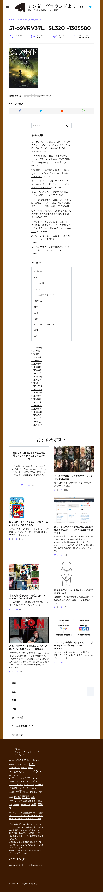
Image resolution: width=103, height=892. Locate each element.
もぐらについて (14, 768)
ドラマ (37, 771)
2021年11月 (36, 347)
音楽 (40, 804)
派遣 (25, 801)
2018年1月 (36, 421)
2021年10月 (37, 351)
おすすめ (23, 764)
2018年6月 (36, 405)
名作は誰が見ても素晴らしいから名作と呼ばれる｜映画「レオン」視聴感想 (28, 647)
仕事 (36, 307)
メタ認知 (13, 788)
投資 (35, 792)
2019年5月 (36, 373)
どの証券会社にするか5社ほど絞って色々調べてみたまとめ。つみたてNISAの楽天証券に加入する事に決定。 (51, 203)
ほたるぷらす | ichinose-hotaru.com (25, 865)
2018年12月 (37, 386)
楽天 (20, 801)
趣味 (36, 330)
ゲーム (30, 768)
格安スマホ (13, 801)
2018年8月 (36, 399)
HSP (24, 760)
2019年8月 (36, 367)
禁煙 (10, 805)
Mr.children (33, 760)
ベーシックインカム (16, 785)
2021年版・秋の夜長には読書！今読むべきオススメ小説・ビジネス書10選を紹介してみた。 (50, 173)
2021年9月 (36, 354)
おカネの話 (39, 283)
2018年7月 (36, 402)
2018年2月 (36, 418)
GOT (18, 760)
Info (36, 277)
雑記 (36, 336)
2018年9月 (36, 396)
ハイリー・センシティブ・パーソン (24, 778)
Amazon (12, 760)
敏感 (11, 797)
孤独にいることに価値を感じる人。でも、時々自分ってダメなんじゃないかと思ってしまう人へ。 (50, 184)
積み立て (16, 805)
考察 (36, 318)
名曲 (25, 791)
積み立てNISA (25, 805)
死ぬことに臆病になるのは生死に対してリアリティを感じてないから (29, 455)
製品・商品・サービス (44, 324)
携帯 (40, 792)
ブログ (12, 781)
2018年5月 (36, 409)
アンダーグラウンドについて (27, 752)
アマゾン (24, 768)
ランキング (23, 787)
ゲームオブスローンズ (44, 295)
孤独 (31, 792)
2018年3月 (36, 415)
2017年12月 (36, 425)
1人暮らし (38, 271)
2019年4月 (36, 376)
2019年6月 (36, 370)
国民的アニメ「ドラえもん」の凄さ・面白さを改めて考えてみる (28, 523)
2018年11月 (36, 389)
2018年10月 (37, 392)
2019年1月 (36, 383)
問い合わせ (17, 734)
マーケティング (29, 785)
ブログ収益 (20, 782)
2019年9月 (36, 364)
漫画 (40, 801)
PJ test (18, 749)
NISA (17, 764)
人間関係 (12, 792)
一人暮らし (33, 788)
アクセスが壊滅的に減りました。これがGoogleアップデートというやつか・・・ (73, 645)
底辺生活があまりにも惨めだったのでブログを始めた (73, 591)
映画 (17, 797)
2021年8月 (36, 357)
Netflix (11, 764)
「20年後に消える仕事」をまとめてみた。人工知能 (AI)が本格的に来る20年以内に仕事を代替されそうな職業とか (50, 159)
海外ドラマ (32, 801)
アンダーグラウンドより (52, 6)
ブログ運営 (31, 781)
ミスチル (38, 301)
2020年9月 (36, 360)
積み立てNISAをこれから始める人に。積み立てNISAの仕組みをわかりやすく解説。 (51, 214)
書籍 (36, 312)
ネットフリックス (15, 775)
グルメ (37, 289)
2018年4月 (36, 412)
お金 (32, 764)
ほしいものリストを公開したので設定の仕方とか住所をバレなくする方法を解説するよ (73, 529)
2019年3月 (36, 380)
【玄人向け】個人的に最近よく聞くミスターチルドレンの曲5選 (28, 597)
